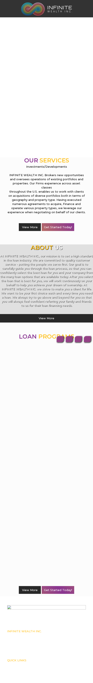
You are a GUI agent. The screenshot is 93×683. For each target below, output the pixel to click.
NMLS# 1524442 (16, 635)
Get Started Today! (58, 227)
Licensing (12, 668)
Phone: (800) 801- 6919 (19, 639)
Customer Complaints (19, 664)
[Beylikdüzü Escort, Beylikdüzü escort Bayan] (46, 8)
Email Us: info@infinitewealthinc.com (29, 648)
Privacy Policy (15, 673)
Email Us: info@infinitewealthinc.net (28, 652)
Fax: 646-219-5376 (17, 644)
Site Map (12, 677)
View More (30, 227)
